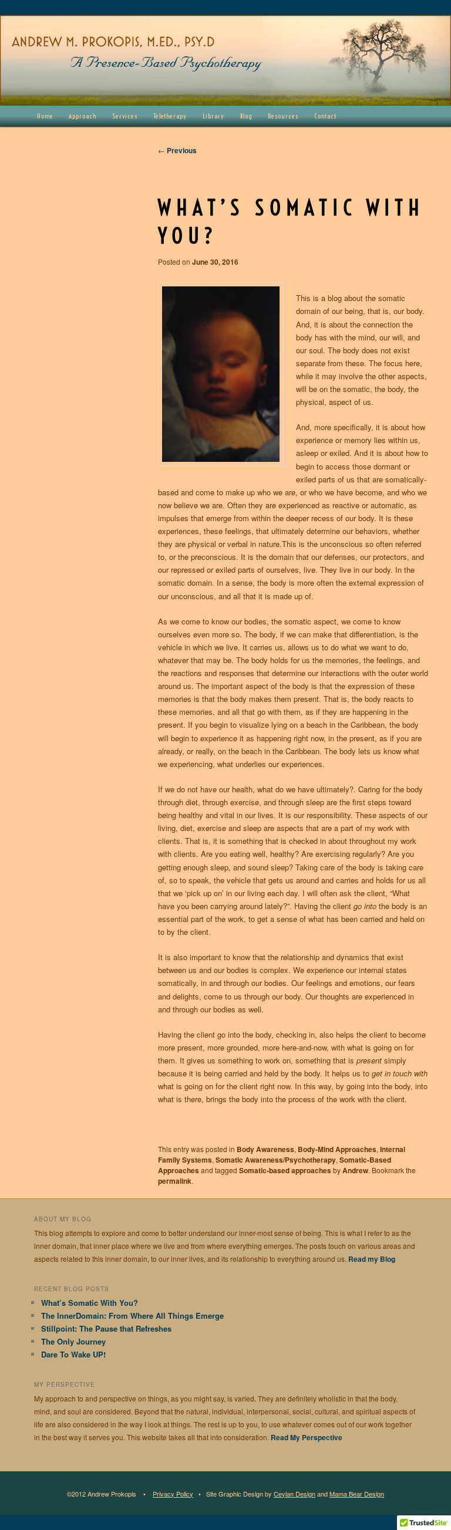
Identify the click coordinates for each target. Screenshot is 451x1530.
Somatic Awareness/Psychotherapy (276, 1159)
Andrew (355, 1170)
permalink (174, 1181)
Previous (177, 150)
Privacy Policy (173, 1493)
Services (124, 116)
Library (213, 116)
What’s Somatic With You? (89, 1302)
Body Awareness (265, 1149)
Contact (325, 116)
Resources (283, 116)
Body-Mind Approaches (337, 1149)
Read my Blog (371, 1259)
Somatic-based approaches (285, 1170)
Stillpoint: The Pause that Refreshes (106, 1328)
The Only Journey (73, 1341)
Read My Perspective (306, 1437)
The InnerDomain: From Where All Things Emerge (132, 1315)
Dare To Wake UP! (73, 1354)
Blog (246, 116)
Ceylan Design (294, 1493)
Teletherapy (170, 116)
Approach (82, 116)
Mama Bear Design (356, 1493)
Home (45, 116)
